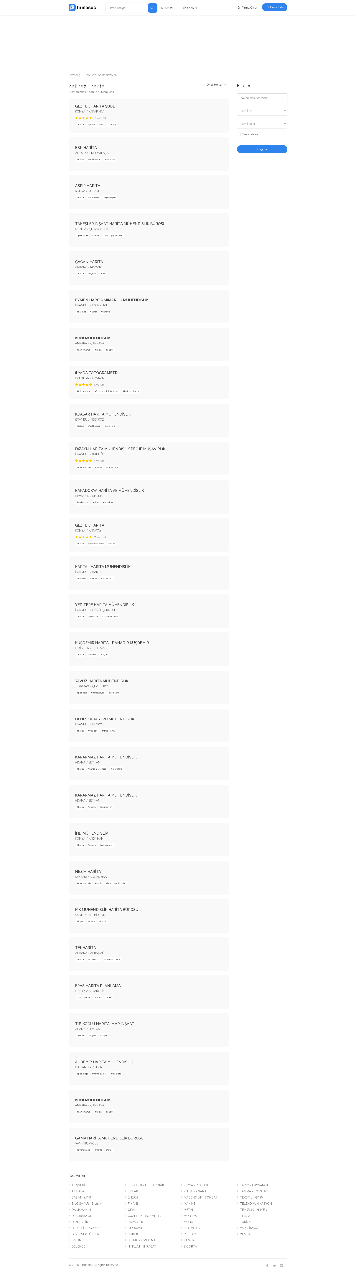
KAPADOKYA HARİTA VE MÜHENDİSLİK (109, 490)
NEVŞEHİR (82, 496)
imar (103, 273)
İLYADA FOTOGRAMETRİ (96, 373)
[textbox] (262, 111)
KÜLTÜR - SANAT (196, 1191)
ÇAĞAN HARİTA (89, 262)
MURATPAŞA (100, 153)
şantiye (106, 311)
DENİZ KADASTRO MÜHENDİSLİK (104, 719)
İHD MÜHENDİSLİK (91, 833)
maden (92, 654)
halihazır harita (131, 391)
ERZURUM (82, 991)
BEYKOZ (98, 419)
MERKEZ (98, 496)
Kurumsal (167, 8)
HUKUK (133, 1234)
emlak (81, 1035)
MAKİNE (189, 1203)
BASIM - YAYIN (82, 1197)
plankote (110, 159)
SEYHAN (94, 762)
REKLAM (190, 1234)
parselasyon (99, 692)
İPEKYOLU (91, 1143)
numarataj (94, 197)
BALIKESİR (82, 378)
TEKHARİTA (85, 947)
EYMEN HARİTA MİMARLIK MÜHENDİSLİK (112, 300)
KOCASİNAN (98, 877)
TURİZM (245, 1222)
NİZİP (98, 1067)
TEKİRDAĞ (82, 686)
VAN (78, 1143)
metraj (113, 124)
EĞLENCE (78, 1246)
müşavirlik (113, 467)
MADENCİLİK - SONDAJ (200, 1197)
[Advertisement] (178, 43)
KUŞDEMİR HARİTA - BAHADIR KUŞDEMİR (112, 643)
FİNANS (133, 1203)
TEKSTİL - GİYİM (251, 1197)
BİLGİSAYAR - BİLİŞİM (87, 1203)
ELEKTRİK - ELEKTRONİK (146, 1185)
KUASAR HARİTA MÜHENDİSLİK (103, 414)
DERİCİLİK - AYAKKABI (87, 1228)
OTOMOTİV (192, 1228)
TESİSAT (246, 1216)
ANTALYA (81, 153)
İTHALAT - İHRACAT (142, 1246)
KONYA (80, 111)
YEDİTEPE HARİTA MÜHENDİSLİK (104, 605)
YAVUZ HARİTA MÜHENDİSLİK (101, 681)
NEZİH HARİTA (88, 871)
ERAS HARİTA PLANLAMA (98, 985)
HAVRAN (98, 378)
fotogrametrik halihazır (107, 391)
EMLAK (133, 1191)
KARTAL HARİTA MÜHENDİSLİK (103, 566)
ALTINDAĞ (97, 953)
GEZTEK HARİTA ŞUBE (95, 106)
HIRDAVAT (135, 1228)
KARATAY (94, 530)
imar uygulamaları (114, 235)
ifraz (97, 502)
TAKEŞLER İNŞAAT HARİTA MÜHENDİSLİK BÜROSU (120, 224)
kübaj (113, 543)
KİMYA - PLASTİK (196, 1185)
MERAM (93, 191)
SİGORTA (190, 1246)
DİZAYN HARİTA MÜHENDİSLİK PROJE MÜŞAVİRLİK (120, 449)
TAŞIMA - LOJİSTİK (253, 1191)
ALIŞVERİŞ (79, 1185)
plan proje (83, 235)
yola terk (110, 426)
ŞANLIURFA (83, 915)
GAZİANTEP (83, 1067)
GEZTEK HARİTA (89, 525)
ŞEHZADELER (98, 229)
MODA (188, 1222)
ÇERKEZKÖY (100, 686)
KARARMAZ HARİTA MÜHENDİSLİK (106, 757)
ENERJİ (133, 1197)
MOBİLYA (190, 1216)
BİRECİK (99, 915)
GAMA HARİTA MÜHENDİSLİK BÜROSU (109, 1138)
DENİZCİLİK (80, 1222)
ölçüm (92, 273)
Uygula (262, 149)
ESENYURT (99, 305)
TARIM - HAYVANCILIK (256, 1185)
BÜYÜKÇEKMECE (104, 610)
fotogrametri (84, 391)
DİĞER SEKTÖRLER (85, 1234)
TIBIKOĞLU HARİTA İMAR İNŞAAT (104, 1024)
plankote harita (96, 124)
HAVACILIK (135, 1222)
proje (104, 1035)
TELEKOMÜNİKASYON (256, 1203)
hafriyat (82, 311)
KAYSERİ (81, 877)
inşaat (81, 921)
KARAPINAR (96, 111)
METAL (189, 1210)
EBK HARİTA (86, 147)
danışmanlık (84, 350)
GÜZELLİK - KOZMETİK (144, 1216)
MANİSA (80, 229)
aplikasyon (95, 159)
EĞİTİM (77, 1240)
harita (81, 124)
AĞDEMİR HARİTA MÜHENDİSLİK (104, 1062)
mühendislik (84, 467)
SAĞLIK (189, 1240)
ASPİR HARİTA (87, 185)
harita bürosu (100, 1073)
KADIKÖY (98, 454)
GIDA (131, 1210)
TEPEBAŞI (99, 648)
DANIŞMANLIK (82, 1210)
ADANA (80, 762)
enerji (110, 350)
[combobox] (262, 111)
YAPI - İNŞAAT (250, 1228)
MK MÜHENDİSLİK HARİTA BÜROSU (106, 909)
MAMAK (95, 267)
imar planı (117, 769)
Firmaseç (74, 75)
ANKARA (81, 267)
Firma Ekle (276, 7)
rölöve (81, 159)
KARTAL (97, 572)
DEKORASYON (82, 1216)
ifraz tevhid (109, 730)
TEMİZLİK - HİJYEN (253, 1210)
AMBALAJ (78, 1191)
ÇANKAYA (97, 343)
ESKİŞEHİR (82, 648)
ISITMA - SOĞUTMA (142, 1240)
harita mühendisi (97, 769)
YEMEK (245, 1234)
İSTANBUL (82, 305)
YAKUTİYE (99, 991)
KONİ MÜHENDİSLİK (93, 338)
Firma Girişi (249, 7)
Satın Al (192, 8)
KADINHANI (96, 838)
